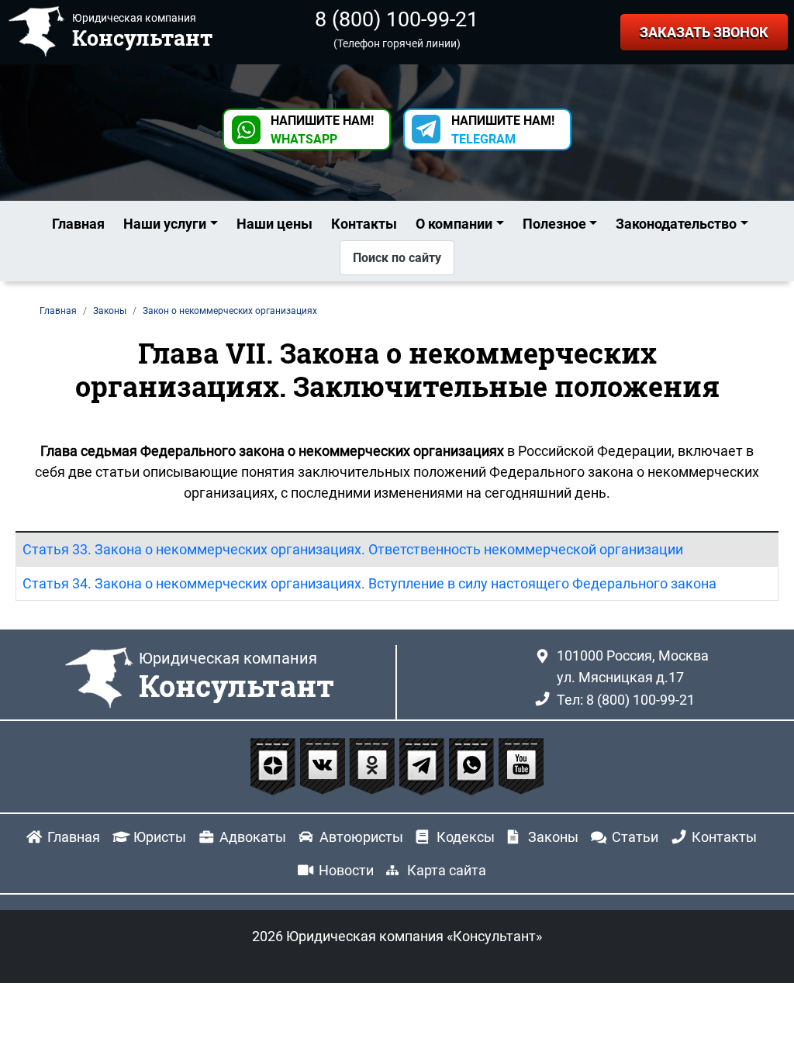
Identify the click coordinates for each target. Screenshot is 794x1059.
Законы (553, 837)
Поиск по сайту (397, 257)
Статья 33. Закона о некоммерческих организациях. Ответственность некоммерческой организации (352, 549)
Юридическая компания (236, 677)
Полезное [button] (554, 224)
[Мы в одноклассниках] (374, 765)
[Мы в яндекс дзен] (274, 765)
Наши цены (274, 224)
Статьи (635, 837)
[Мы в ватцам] (473, 765)
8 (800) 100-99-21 (396, 19)
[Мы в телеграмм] (423, 765)
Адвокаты (252, 837)
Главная (78, 224)
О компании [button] (454, 224)
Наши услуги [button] (164, 224)
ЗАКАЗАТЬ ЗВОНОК (704, 32)
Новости (346, 870)
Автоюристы (361, 837)
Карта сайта (446, 870)
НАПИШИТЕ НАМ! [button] (322, 130)
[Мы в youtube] (521, 765)
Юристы (159, 837)
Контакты (364, 224)
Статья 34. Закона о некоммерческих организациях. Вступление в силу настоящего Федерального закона (369, 583)
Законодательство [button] (676, 224)
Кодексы (466, 837)
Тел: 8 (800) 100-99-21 (626, 700)
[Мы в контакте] (324, 765)
